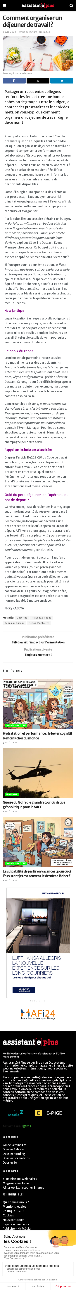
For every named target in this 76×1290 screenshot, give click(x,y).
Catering (22, 617)
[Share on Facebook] (14, 80)
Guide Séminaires (15, 1145)
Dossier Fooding (14, 1154)
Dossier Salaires (14, 1149)
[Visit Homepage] (38, 5)
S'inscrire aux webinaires (20, 1179)
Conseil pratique (16, 725)
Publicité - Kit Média (17, 1228)
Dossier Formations (16, 1158)
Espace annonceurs (16, 1224)
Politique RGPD (13, 1211)
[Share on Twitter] (38, 80)
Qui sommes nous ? (16, 1202)
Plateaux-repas (41, 617)
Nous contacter (13, 1220)
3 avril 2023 (9, 31)
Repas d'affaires (39, 623)
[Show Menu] (4, 5)
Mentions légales (14, 1206)
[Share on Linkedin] (61, 80)
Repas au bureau (15, 623)
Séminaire (11, 794)
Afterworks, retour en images (23, 1187)
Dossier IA (10, 1162)
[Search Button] (71, 5)
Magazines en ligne (16, 1183)
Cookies (8, 1215)
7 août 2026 (10, 743)
